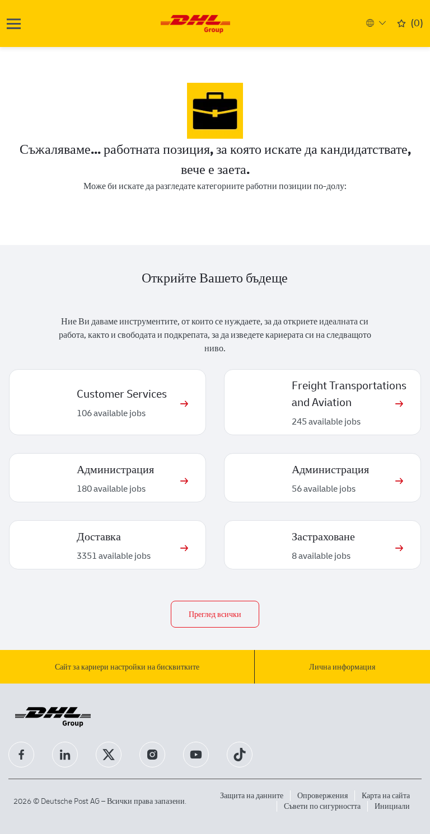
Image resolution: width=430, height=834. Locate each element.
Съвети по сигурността (322, 805)
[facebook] (21, 754)
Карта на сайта (386, 795)
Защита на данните (251, 795)
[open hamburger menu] (14, 24)
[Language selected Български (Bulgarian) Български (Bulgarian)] (374, 23)
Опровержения (322, 795)
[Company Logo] (195, 22)
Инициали (392, 805)
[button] (215, 614)
